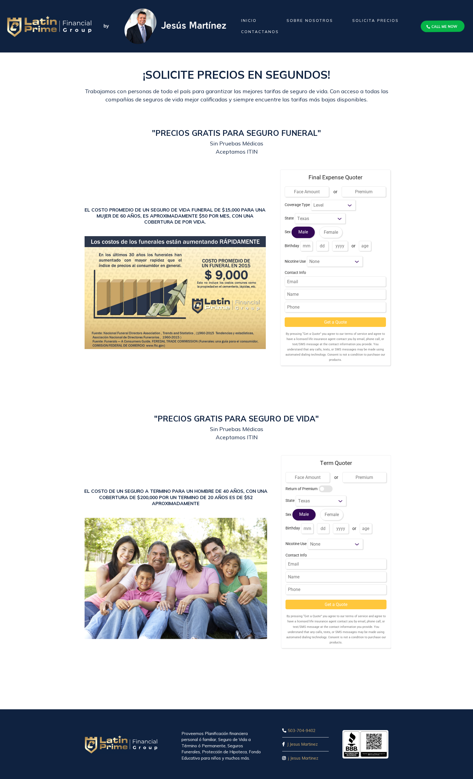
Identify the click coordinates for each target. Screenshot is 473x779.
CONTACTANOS (260, 31)
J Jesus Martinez (302, 744)
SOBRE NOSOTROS (310, 20)
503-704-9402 (302, 730)
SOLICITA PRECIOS (375, 20)
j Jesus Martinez (302, 758)
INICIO (249, 20)
